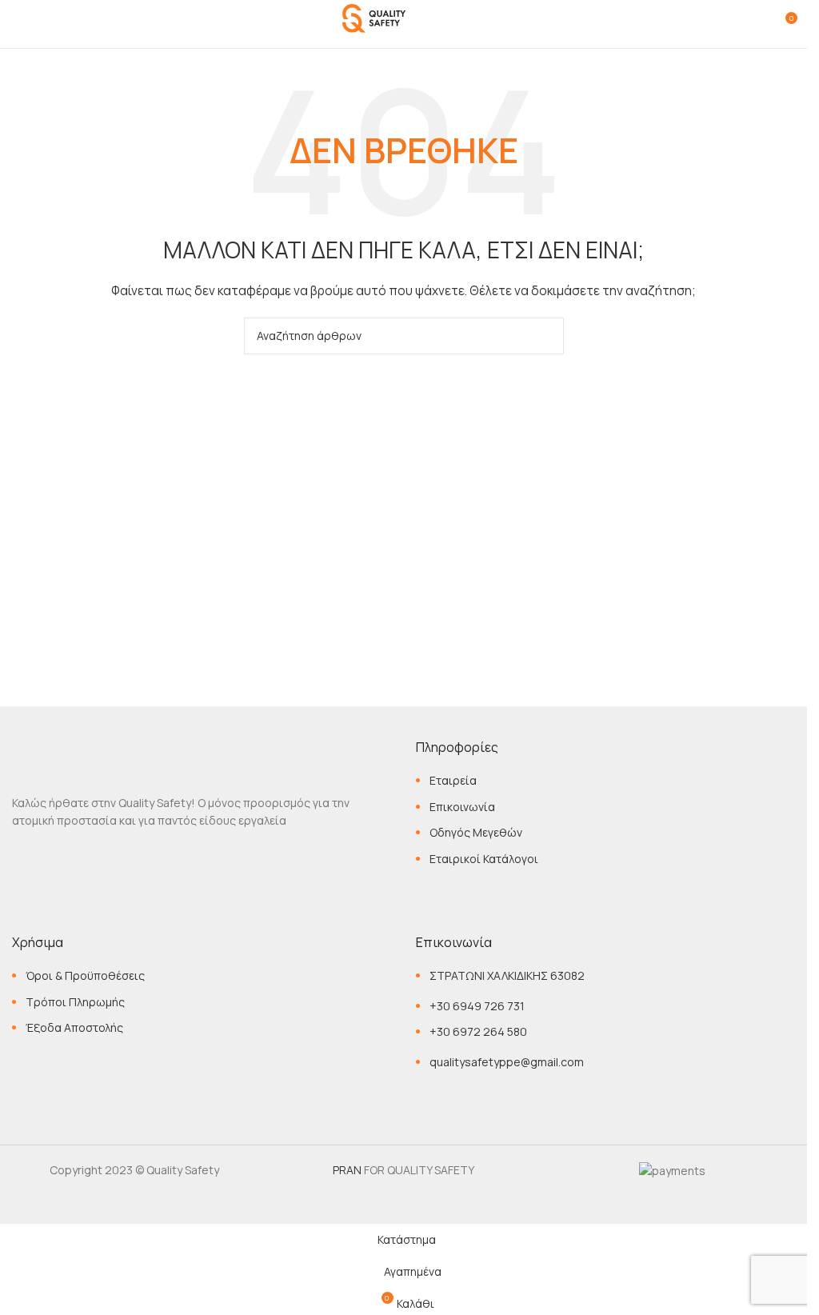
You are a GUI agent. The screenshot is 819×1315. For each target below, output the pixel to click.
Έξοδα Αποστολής (74, 1027)
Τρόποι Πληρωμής (75, 1001)
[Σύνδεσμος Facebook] (24, 859)
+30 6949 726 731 (477, 1005)
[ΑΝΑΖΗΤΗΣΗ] (545, 336)
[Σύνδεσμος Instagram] (54, 859)
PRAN (347, 1169)
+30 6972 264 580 (478, 1031)
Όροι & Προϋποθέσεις (85, 975)
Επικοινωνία (462, 806)
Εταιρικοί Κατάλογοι (483, 858)
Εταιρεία (453, 780)
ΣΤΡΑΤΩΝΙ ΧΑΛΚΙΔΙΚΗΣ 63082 (507, 975)
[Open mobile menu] (18, 24)
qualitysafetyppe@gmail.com (506, 1061)
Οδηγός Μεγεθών (475, 832)
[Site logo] (403, 22)
